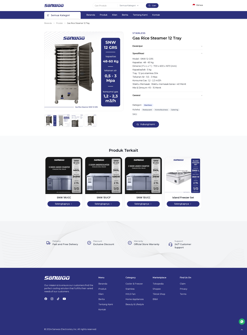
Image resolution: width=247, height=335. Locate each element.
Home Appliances (135, 299)
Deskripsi (138, 46)
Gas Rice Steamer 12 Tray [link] (78, 23)
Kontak (156, 15)
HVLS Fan (130, 294)
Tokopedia (158, 284)
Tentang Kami (140, 15)
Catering (174, 110)
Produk (103, 15)
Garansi (136, 95)
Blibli (155, 299)
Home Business (161, 110)
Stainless (148, 105)
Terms (183, 294)
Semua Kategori (128, 5)
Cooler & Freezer (134, 284)
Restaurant (147, 110)
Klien (114, 15)
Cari (154, 5)
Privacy (183, 289)
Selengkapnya (62, 204)
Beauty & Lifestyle (135, 304)
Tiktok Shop (159, 294)
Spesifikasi (138, 53)
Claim (183, 284)
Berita (125, 15)
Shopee (157, 289)
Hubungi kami (147, 124)
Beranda (90, 15)
